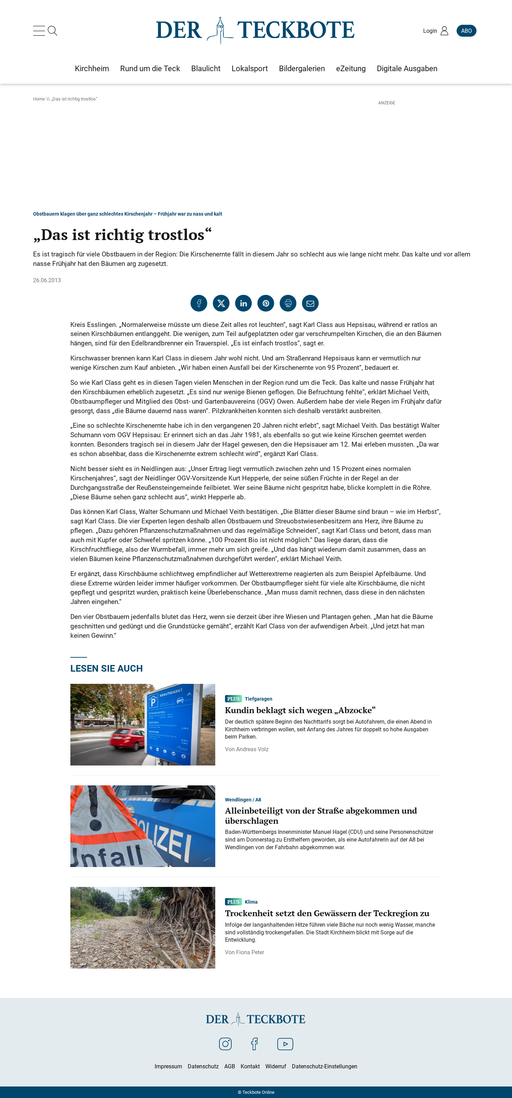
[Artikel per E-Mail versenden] (310, 303)
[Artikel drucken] (288, 303)
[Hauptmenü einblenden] (40, 31)
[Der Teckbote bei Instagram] (225, 1043)
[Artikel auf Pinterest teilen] (265, 303)
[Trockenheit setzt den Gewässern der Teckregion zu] (142, 927)
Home (39, 99)
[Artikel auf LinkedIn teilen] (243, 303)
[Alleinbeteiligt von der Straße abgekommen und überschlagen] (142, 826)
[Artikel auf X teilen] (221, 303)
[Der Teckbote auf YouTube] (285, 1043)
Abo (466, 31)
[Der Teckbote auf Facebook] (254, 1043)
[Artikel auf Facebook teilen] (199, 303)
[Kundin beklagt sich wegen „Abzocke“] (142, 724)
